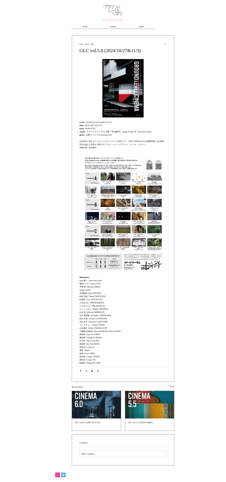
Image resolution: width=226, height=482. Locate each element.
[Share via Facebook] (80, 371)
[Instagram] (57, 475)
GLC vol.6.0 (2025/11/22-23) (87, 422)
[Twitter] (63, 475)
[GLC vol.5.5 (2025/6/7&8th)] (149, 404)
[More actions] (165, 44)
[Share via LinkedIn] (92, 371)
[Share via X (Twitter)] (86, 371)
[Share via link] (98, 371)
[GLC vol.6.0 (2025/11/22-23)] (96, 404)
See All (171, 386)
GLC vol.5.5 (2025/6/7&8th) (140, 422)
